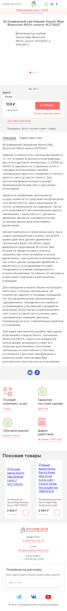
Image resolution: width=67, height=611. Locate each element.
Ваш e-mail (15, 582)
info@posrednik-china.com (33, 550)
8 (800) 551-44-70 (33, 540)
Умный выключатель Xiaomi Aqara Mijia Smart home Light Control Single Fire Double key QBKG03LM (50, 502)
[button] (30, 72)
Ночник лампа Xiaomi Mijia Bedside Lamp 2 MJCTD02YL (17, 502)
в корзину (47, 105)
